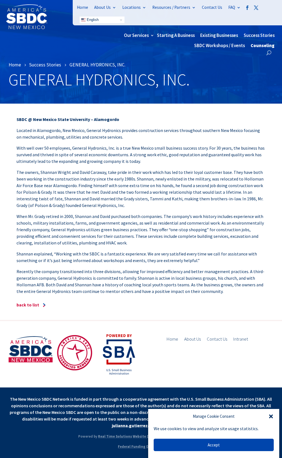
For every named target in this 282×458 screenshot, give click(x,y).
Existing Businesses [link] (219, 35)
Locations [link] (131, 7)
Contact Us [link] (212, 7)
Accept (214, 445)
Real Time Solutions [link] (115, 436)
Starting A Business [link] (176, 35)
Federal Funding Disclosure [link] (141, 446)
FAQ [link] (231, 7)
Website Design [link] (145, 436)
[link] (26, 27)
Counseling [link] (263, 45)
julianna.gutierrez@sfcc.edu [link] (140, 425)
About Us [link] (102, 7)
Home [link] (82, 7)
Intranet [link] (240, 339)
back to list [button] (28, 305)
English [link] (92, 20)
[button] (271, 416)
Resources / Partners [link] (171, 7)
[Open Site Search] (269, 52)
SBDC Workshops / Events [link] (219, 45)
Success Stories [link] (259, 35)
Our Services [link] (136, 35)
